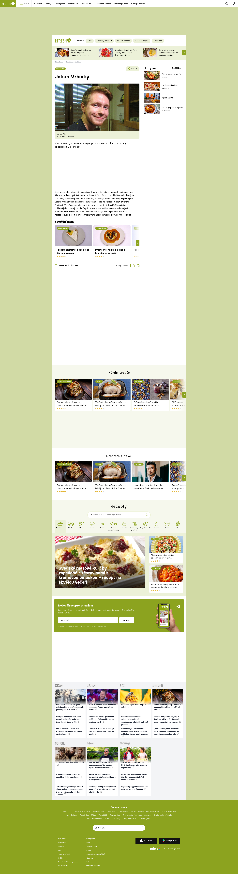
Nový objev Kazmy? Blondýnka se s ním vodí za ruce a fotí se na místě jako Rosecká (102, 789)
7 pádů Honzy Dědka (88, 815)
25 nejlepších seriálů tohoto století (70, 762)
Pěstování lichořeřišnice (163, 815)
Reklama (61, 846)
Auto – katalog (71, 815)
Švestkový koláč (145, 819)
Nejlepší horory (98, 811)
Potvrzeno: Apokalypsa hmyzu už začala (134, 706)
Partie (133, 811)
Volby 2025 (103, 815)
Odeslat (126, 620)
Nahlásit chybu (63, 866)
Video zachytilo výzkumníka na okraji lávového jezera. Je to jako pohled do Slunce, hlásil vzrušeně (134, 731)
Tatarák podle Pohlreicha (132, 815)
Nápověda (89, 858)
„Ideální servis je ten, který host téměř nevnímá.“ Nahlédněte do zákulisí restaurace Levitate (149, 487)
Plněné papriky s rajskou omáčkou (172, 109)
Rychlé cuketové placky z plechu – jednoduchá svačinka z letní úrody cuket (72, 404)
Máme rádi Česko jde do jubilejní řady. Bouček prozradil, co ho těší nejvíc (102, 731)
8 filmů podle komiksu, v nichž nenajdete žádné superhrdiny (68, 775)
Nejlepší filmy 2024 (82, 811)
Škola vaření (73, 3)
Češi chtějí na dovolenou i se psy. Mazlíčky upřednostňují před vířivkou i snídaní (134, 777)
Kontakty (89, 850)
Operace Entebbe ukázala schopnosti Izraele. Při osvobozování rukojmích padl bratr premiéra (135, 721)
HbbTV (60, 850)
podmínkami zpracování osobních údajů (94, 626)
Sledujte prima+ (138, 3)
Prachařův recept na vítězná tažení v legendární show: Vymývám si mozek (102, 707)
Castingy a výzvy (91, 846)
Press (88, 843)
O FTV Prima (62, 839)
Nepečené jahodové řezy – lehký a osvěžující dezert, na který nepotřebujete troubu (126, 53)
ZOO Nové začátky (169, 811)
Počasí (141, 811)
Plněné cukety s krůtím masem (171, 75)
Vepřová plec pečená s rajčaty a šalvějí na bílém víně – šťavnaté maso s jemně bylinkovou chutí (110, 404)
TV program (111, 811)
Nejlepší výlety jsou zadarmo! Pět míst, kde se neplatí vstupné (134, 788)
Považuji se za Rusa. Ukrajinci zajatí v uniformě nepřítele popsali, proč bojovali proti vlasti (70, 707)
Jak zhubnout (67, 811)
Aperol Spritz (167, 98)
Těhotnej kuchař (121, 3)
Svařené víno (115, 815)
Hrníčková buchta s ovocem (170, 86)
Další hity (176, 68)
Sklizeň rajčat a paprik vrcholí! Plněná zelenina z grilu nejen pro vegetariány (134, 765)
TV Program (59, 3)
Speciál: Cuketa (104, 3)
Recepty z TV (88, 3)
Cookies (60, 858)
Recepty (38, 3)
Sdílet (133, 69)
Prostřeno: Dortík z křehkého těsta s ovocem (73, 251)
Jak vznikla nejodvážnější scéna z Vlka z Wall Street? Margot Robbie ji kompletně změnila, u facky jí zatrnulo (69, 791)
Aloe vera (147, 815)
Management (90, 839)
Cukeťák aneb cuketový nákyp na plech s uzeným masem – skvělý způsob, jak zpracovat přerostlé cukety (81, 56)
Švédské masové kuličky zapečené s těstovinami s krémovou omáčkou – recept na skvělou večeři (90, 575)
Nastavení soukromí (93, 866)
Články (48, 3)
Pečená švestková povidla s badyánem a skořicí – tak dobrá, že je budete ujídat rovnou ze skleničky (147, 404)
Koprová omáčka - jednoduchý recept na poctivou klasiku (168, 52)
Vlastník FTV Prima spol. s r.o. (68, 862)
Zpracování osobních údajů (95, 854)
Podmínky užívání (64, 854)
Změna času (123, 811)
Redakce (89, 862)
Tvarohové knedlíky (112, 819)
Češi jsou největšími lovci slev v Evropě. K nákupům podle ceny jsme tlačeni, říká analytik (68, 719)
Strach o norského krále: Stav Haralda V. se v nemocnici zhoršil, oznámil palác (69, 731)
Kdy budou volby (152, 811)
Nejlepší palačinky (129, 819)
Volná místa (62, 843)
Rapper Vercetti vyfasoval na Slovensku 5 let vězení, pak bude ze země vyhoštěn (103, 777)
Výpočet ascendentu (94, 819)
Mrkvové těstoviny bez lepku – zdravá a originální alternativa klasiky (165, 587)
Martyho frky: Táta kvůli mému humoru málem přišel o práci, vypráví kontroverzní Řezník (101, 765)
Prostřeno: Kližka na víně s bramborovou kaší (110, 251)
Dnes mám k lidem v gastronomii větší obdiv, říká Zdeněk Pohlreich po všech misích (102, 719)
